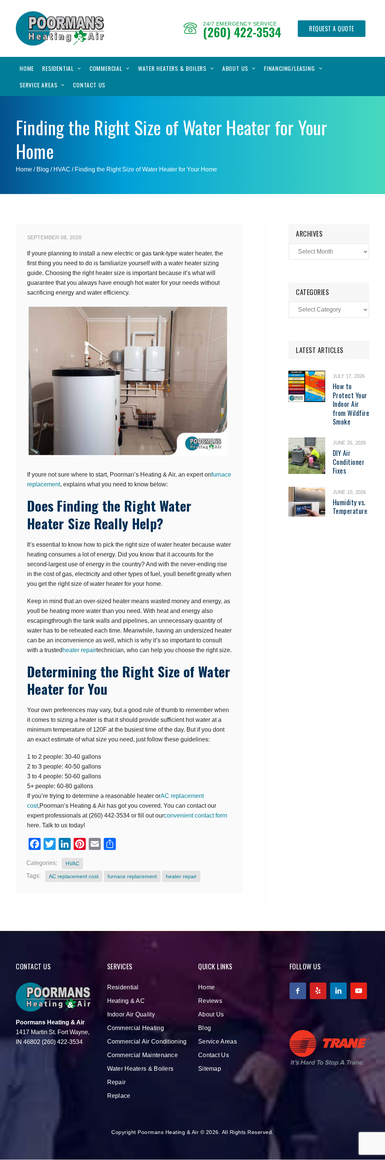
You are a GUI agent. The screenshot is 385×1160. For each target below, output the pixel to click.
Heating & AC (126, 1001)
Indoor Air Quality (131, 1014)
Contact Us (89, 84)
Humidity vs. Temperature (350, 506)
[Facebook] (298, 991)
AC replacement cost (74, 876)
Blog (204, 1028)
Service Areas (38, 84)
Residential (58, 68)
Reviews (210, 1001)
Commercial (105, 68)
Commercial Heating (135, 1028)
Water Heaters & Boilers (172, 68)
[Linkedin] (338, 991)
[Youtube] (358, 991)
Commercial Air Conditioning (147, 1041)
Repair (116, 1082)
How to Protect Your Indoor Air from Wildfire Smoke (351, 403)
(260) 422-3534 (242, 32)
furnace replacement (132, 876)
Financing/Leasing (289, 68)
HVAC (61, 169)
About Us (235, 68)
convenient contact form (195, 815)
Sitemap (209, 1068)
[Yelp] (318, 991)
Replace (118, 1096)
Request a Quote (331, 28)
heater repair (79, 650)
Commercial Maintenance (142, 1055)
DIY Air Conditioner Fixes (349, 461)
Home (27, 68)
